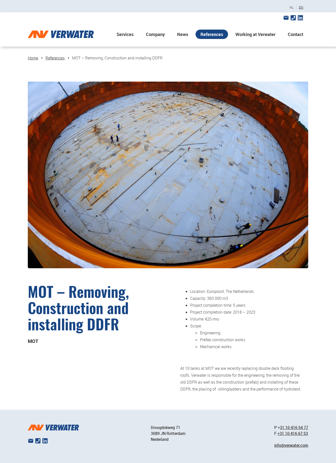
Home (33, 58)
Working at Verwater (255, 34)
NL (292, 7)
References (211, 34)
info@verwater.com (291, 445)
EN (301, 7)
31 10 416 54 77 (294, 427)
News (182, 34)
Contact (295, 34)
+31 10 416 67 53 (292, 433)
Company (155, 34)
